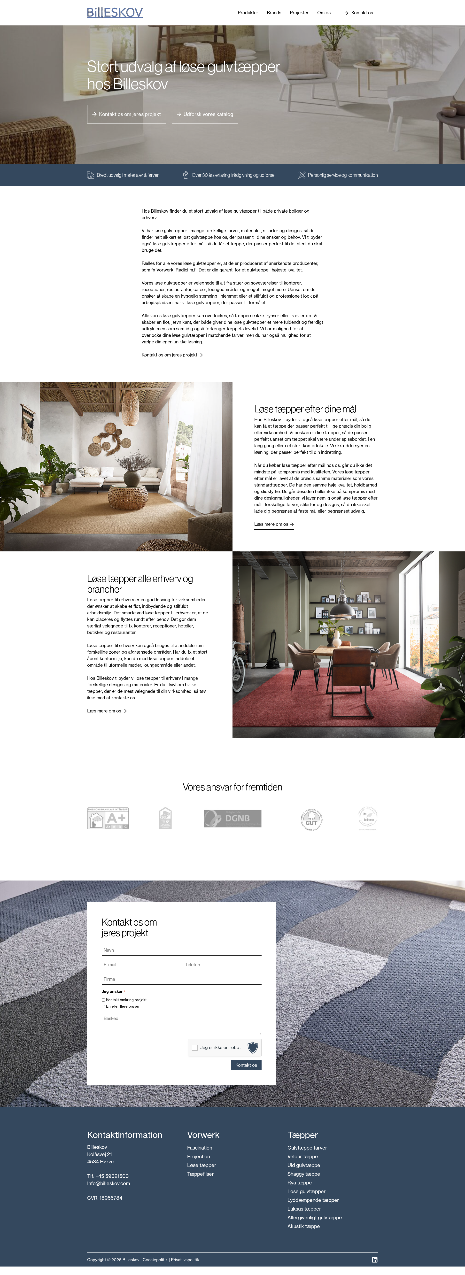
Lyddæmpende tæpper (313, 1200)
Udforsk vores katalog (208, 114)
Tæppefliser (200, 1174)
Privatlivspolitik (185, 1259)
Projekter (299, 12)
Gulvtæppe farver (307, 1148)
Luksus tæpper (304, 1209)
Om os (324, 12)
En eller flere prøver (123, 1006)
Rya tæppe (299, 1183)
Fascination (199, 1148)
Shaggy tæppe (303, 1174)
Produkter (248, 12)
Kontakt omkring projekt (126, 999)
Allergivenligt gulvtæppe (314, 1217)
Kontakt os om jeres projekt (130, 114)
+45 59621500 (112, 1176)
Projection (198, 1156)
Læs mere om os (271, 524)
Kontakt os (362, 12)
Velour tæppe (302, 1156)
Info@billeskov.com (108, 1183)
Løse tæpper (201, 1165)
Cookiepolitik (155, 1259)
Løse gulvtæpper (306, 1191)
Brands (274, 12)
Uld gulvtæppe (303, 1165)
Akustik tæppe (303, 1226)
